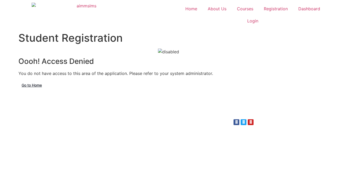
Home (191, 8)
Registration (276, 8)
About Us (217, 8)
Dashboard (309, 8)
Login (252, 20)
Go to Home (32, 85)
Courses (245, 8)
